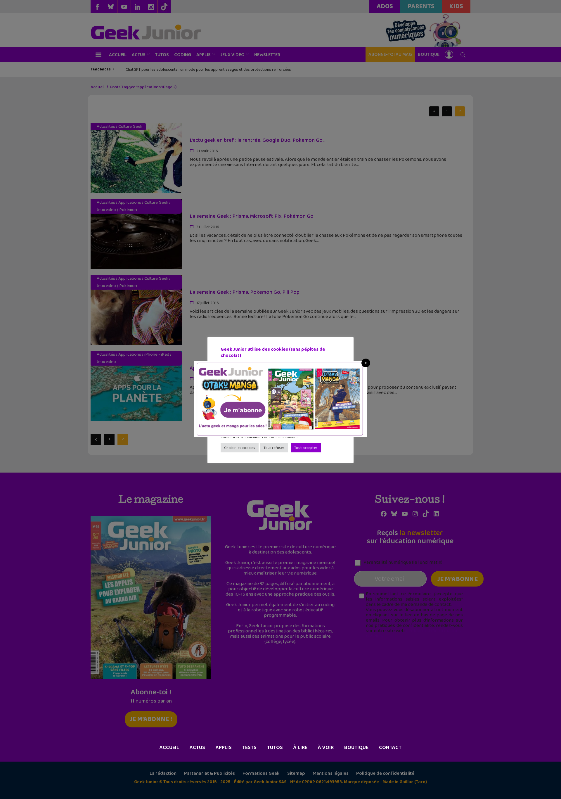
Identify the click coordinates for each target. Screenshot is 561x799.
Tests (249, 747)
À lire (300, 747)
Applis (224, 747)
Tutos (275, 747)
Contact (390, 747)
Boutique (356, 747)
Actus (197, 747)
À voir (326, 747)
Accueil (169, 747)
